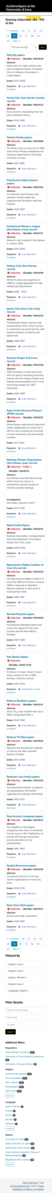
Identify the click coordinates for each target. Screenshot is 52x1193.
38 (32, 35)
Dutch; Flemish (14, 1106)
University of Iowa (16, 1139)
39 (38, 35)
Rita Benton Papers (17, 657)
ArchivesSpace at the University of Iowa (20, 7)
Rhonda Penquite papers (21, 614)
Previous (12, 30)
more (9, 1096)
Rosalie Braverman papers (21, 865)
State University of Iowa (19, 1143)
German (10, 1119)
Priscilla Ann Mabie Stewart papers (22, 181)
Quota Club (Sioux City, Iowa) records (23, 310)
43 (8, 41)
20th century (14, 1082)
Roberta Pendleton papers (21, 700)
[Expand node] (49, 13)
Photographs (14, 1086)
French (10, 1115)
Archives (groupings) (18, 1073)
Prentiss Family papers (19, 137)
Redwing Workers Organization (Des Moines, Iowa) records (24, 461)
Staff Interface (30, 1182)
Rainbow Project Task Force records (22, 359)
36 (20, 35)
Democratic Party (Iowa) (19, 1147)
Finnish (10, 1110)
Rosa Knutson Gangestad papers (25, 816)
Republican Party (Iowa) (19, 1159)
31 (29, 30)
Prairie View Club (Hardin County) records (26, 99)
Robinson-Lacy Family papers (23, 776)
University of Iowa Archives (20, 1064)
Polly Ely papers (16, 55)
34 (8, 35)
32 (34, 30)
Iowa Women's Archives (19, 1052)
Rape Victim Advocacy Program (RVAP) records (24, 412)
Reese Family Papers (18, 525)
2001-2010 (13, 1091)
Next (16, 41)
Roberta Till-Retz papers (20, 737)
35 (14, 35)
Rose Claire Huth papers (20, 905)
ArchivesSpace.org (19, 1186)
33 (40, 30)
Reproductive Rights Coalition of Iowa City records (25, 566)
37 (26, 35)
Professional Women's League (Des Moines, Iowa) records (23, 227)
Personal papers (15, 1078)
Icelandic (11, 1123)
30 (23, 30)
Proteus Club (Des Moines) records (22, 267)
